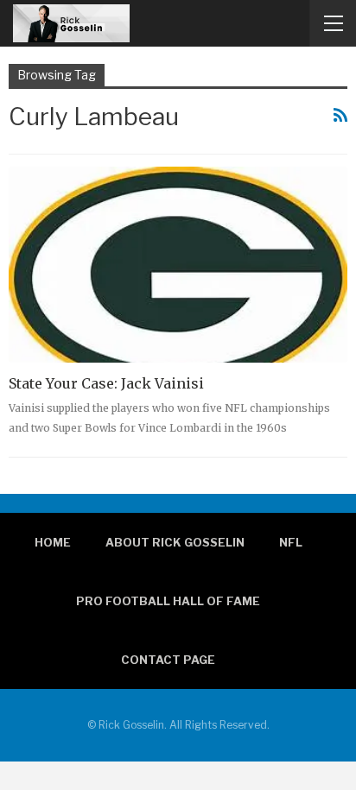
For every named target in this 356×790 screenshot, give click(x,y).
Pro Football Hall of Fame (168, 601)
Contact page (168, 660)
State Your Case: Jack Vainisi (106, 383)
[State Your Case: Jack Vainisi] (178, 265)
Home (53, 542)
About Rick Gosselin (175, 542)
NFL (290, 542)
